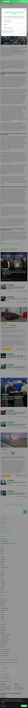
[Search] (26, 1)
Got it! (24, 705)
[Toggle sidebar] (2, 1)
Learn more (22, 33)
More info (3, 705)
